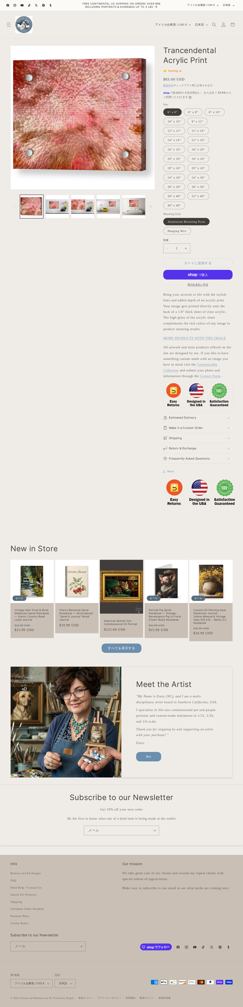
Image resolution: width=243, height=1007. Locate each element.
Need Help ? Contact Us (26, 887)
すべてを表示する (121, 648)
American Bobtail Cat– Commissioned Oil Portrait (120, 622)
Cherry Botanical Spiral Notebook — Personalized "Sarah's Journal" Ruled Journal (76, 615)
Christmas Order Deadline (27, 908)
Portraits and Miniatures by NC (36, 998)
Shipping (16, 901)
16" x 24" (198, 158)
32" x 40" (198, 196)
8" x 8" (193, 112)
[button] (8, 24)
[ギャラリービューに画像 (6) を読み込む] (134, 206)
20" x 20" (174, 158)
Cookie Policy (19, 923)
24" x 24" (174, 177)
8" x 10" (214, 112)
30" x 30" (174, 186)
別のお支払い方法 (198, 284)
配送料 (167, 85)
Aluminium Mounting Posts (186, 221)
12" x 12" (174, 130)
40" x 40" (174, 205)
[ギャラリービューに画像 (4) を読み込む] (83, 206)
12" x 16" (198, 140)
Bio (148, 756)
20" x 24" (198, 168)
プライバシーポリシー (109, 998)
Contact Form (210, 376)
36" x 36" (198, 186)
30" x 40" (174, 196)
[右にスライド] (151, 206)
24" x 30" (198, 177)
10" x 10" (174, 121)
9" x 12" (197, 121)
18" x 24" (174, 168)
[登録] (154, 831)
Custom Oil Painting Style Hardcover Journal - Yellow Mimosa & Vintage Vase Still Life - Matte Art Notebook (209, 617)
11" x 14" (198, 130)
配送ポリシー (147, 998)
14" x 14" (174, 140)
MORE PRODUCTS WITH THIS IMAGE (194, 338)
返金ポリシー (85, 998)
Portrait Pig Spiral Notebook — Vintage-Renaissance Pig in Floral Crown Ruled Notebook (165, 615)
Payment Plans (19, 916)
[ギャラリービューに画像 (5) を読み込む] (108, 206)
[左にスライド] (14, 206)
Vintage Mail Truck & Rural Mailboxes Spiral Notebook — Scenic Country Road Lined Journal (32, 615)
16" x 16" (174, 149)
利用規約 (130, 998)
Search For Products (23, 894)
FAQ (13, 880)
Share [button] (170, 471)
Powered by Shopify (63, 998)
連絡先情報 (165, 998)
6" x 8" (173, 112)
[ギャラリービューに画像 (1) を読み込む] (31, 206)
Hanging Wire (177, 231)
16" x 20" (198, 149)
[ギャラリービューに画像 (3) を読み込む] (57, 206)
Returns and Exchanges (25, 873)
